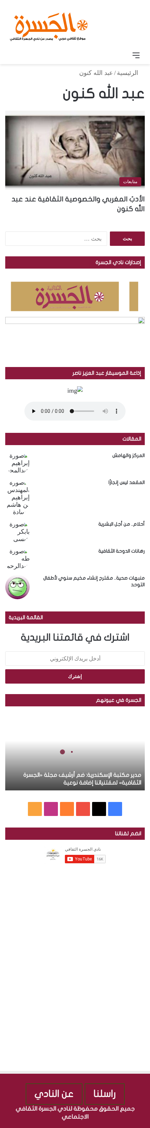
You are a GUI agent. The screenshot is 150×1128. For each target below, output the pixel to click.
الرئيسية (128, 72)
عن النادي (54, 1094)
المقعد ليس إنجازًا (126, 482)
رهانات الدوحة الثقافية (121, 551)
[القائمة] (136, 55)
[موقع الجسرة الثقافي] (48, 24)
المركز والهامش (128, 455)
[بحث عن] (13, 55)
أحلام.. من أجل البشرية (121, 524)
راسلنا (104, 1094)
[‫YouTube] (83, 809)
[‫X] (99, 809)
